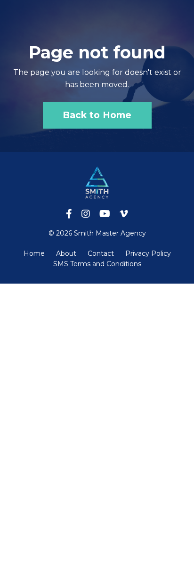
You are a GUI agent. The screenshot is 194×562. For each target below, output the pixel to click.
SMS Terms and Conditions (97, 264)
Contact (101, 253)
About (66, 253)
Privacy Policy (148, 253)
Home (34, 253)
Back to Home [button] (97, 115)
